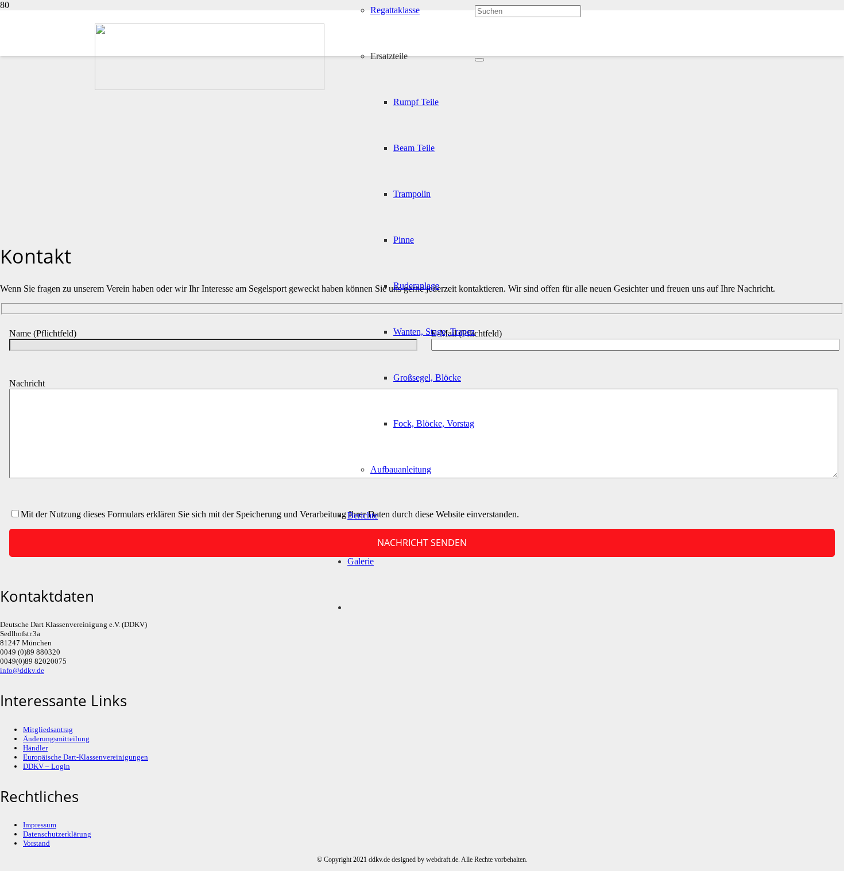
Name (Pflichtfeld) (42, 333)
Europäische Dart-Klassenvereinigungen (85, 757)
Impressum (39, 824)
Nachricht (27, 383)
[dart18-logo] (209, 87)
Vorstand (36, 843)
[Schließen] (479, 59)
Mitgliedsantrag (48, 729)
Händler (35, 748)
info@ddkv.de (22, 670)
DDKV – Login (46, 766)
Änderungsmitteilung (56, 738)
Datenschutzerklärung (57, 834)
